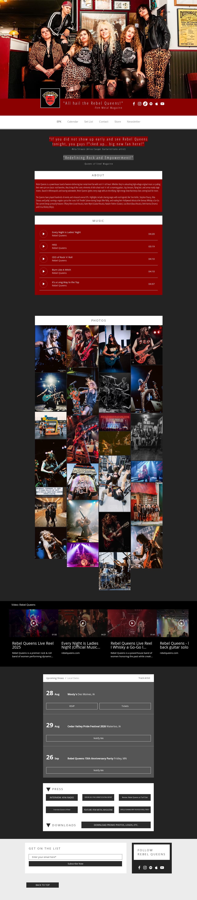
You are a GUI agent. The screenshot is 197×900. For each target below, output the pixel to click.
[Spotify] (151, 103)
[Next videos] (193, 731)
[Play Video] (34, 731)
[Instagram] (139, 103)
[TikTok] (145, 103)
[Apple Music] (156, 103)
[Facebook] (134, 103)
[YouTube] (162, 103)
